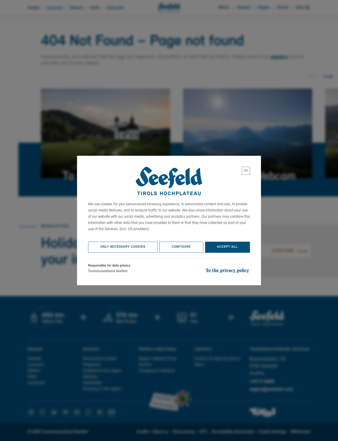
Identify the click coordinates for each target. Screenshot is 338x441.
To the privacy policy (227, 270)
